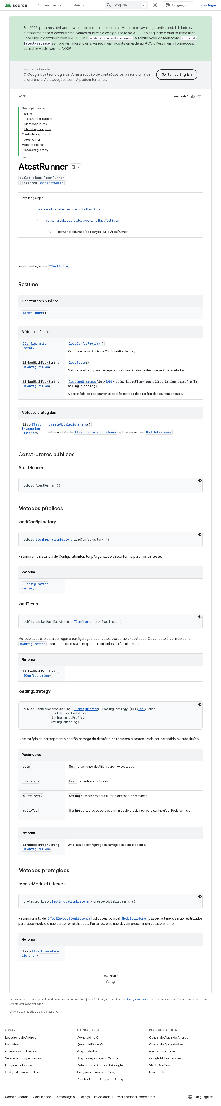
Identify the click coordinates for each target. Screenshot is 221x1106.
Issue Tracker (158, 1072)
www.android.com (162, 1051)
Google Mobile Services (165, 1058)
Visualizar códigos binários (23, 1058)
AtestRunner (33, 313)
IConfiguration (36, 367)
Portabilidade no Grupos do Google (101, 1079)
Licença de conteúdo (139, 999)
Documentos (47, 5)
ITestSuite (58, 266)
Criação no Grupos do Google (97, 1072)
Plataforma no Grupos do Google (100, 1065)
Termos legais (65, 1097)
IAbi (109, 381)
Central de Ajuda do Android (169, 1037)
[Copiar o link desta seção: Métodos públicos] (67, 509)
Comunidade (42, 1097)
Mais (77, 5)
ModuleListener (159, 432)
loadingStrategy (82, 381)
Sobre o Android (17, 1097)
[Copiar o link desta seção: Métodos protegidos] (73, 871)
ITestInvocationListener (31, 428)
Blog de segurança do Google (97, 1058)
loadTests (77, 362)
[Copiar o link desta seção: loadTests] (42, 604)
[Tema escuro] (199, 480)
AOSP (22, 96)
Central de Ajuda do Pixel (166, 1044)
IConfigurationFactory (54, 539)
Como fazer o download (22, 1051)
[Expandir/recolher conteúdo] (44, 108)
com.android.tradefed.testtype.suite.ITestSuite (67, 209)
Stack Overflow (159, 1065)
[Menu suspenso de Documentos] (62, 5)
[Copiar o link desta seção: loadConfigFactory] (60, 522)
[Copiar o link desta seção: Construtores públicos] (78, 455)
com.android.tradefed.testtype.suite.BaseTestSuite (82, 220)
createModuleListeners (68, 424)
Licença (84, 1097)
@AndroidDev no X (90, 1044)
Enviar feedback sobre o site (135, 1097)
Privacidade (102, 1097)
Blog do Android (88, 1051)
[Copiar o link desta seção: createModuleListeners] (70, 884)
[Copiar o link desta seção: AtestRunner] (48, 468)
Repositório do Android (20, 1037)
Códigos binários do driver (23, 1072)
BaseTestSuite (51, 183)
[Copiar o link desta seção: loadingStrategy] (55, 691)
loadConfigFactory (84, 343)
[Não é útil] (199, 96)
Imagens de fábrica (18, 1065)
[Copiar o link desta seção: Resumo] (42, 285)
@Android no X (87, 1037)
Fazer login (207, 5)
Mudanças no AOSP (54, 48)
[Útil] (193, 96)
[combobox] (126, 5)
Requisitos (12, 1044)
